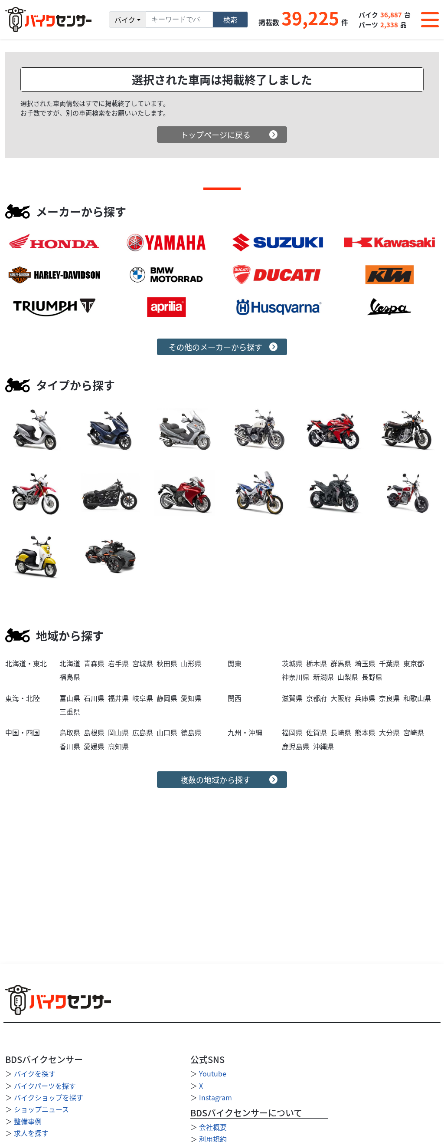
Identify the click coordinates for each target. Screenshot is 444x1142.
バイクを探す (35, 1073)
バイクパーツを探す (45, 1085)
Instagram (215, 1097)
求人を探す (31, 1133)
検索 (230, 19)
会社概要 (213, 1127)
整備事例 (28, 1121)
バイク (124, 19)
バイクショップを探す (48, 1097)
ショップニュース (41, 1109)
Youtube (212, 1073)
